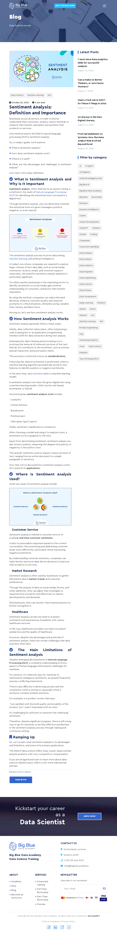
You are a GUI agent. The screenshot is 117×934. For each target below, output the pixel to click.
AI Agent (89, 166)
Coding (93, 234)
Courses (41, 904)
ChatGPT (83, 228)
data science (95, 346)
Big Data (83, 197)
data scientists (35, 374)
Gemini (82, 309)
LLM (92, 315)
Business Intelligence (89, 210)
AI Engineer (84, 172)
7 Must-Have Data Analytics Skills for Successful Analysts (93, 62)
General (83, 315)
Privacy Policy (68, 922)
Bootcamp (97, 197)
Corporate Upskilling (89, 247)
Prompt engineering (88, 328)
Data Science (17, 95)
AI (80, 166)
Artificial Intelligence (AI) (90, 178)
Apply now (89, 816)
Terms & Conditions (51, 922)
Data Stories (85, 290)
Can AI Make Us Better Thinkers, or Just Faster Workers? (91, 83)
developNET (94, 916)
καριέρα (83, 353)
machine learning (18, 259)
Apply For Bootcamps (65, 5)
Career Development (89, 222)
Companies (84, 241)
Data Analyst (85, 259)
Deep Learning (86, 303)
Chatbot (96, 228)
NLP (49, 95)
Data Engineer (86, 272)
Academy (16, 881)
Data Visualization (87, 297)
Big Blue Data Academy (90, 191)
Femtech (101, 303)
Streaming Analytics (88, 340)
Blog (13, 890)
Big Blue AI (84, 185)
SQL (81, 334)
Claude (82, 234)
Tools (82, 346)
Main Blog (20, 780)
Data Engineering (87, 278)
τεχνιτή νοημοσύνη (88, 359)
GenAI (92, 309)
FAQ (13, 886)
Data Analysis (85, 253)
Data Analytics (86, 265)
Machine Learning (36, 95)
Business (83, 203)
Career (82, 216)
